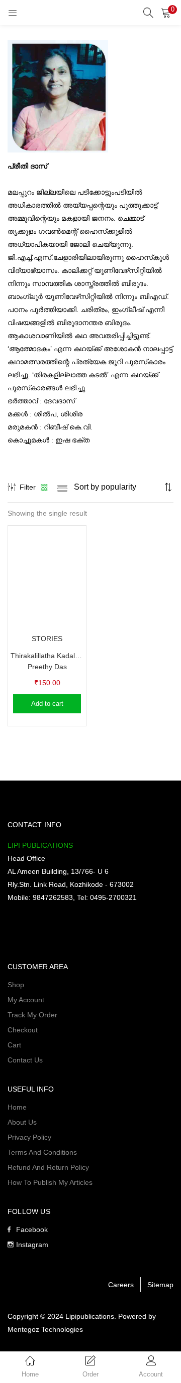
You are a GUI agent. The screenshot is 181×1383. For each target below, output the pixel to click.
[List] (62, 487)
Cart (14, 1045)
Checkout (23, 1030)
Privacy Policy (29, 1137)
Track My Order (32, 1015)
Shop (16, 985)
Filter (28, 487)
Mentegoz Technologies (45, 1329)
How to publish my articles (50, 1182)
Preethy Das (47, 667)
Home (17, 1107)
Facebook (32, 1229)
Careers (121, 1285)
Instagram (32, 1245)
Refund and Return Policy (48, 1167)
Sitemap (160, 1285)
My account (26, 1000)
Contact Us (25, 1060)
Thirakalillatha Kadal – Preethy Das (47, 656)
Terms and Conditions (42, 1152)
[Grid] (44, 487)
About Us (22, 1122)
